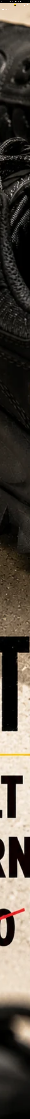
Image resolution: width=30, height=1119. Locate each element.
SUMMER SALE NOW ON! (15, 1)
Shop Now (15, 1117)
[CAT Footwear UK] (15, 5)
